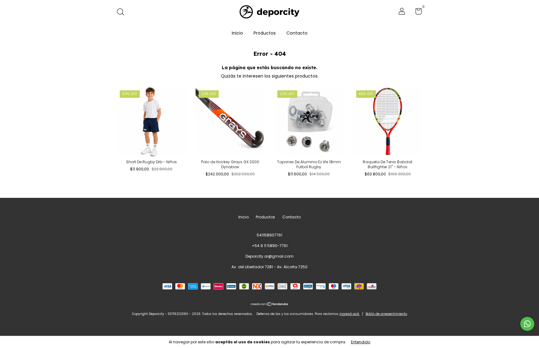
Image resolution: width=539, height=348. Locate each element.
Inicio (237, 33)
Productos (265, 33)
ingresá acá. (349, 314)
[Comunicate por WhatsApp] (527, 324)
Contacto (297, 33)
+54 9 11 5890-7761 (270, 245)
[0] (416, 12)
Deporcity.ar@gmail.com (269, 256)
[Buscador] (123, 12)
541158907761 (269, 235)
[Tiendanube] (269, 304)
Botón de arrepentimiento (386, 314)
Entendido (360, 342)
